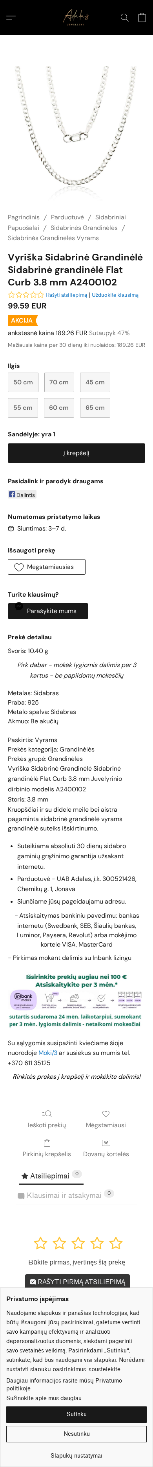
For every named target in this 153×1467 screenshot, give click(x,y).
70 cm (59, 382)
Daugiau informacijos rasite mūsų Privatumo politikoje (64, 1384)
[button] (76, 17)
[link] (76, 1453)
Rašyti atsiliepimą (66, 295)
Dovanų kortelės (106, 1154)
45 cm (95, 382)
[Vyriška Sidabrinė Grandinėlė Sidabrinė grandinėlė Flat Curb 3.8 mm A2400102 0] (76, 133)
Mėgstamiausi (106, 1125)
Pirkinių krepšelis (47, 1154)
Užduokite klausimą (115, 295)
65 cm (95, 408)
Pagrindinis (24, 217)
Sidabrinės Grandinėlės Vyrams (53, 238)
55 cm (23, 408)
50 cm (23, 382)
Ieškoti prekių (47, 1125)
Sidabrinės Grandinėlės (84, 228)
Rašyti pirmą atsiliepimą (80, 1282)
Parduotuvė (67, 217)
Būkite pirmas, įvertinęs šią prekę (76, 1262)
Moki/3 (47, 1053)
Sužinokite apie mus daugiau (44, 1398)
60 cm (59, 408)
